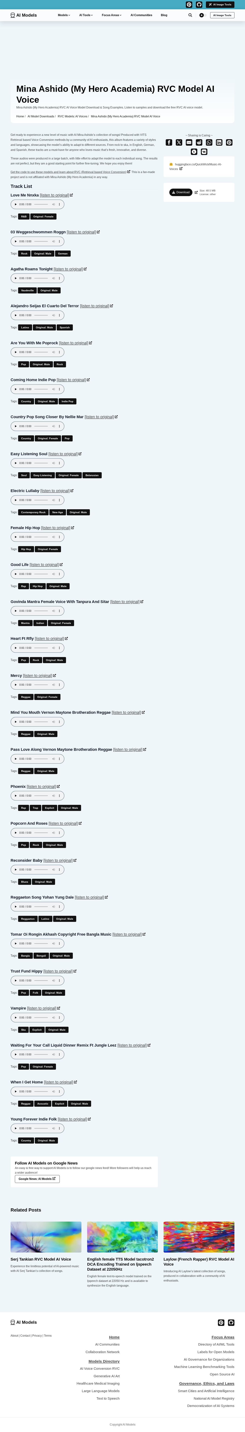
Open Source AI (222, 1374)
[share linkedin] (219, 142)
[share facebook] (169, 142)
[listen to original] (54, 195)
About (14, 1335)
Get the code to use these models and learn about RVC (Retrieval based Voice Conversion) (68, 172)
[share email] (189, 142)
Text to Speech (108, 1398)
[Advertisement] (122, 48)
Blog (164, 15)
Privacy (37, 1335)
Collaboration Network (103, 1352)
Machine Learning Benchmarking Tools (204, 1367)
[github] (199, 4)
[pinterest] (189, 4)
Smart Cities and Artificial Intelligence (206, 1391)
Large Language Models (101, 1391)
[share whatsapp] (209, 142)
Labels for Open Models (215, 1352)
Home (20, 116)
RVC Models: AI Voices (73, 116)
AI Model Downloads (41, 116)
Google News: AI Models (35, 1178)
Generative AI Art (107, 1376)
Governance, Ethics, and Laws (206, 1383)
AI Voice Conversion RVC (100, 1368)
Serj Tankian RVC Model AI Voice (41, 1259)
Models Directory (104, 1361)
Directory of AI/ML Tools (216, 1344)
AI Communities (141, 15)
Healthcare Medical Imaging (98, 1383)
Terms (48, 1335)
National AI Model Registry (214, 1398)
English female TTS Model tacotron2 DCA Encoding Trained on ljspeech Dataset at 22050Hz (120, 1264)
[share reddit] (199, 142)
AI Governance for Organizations (209, 1359)
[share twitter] (179, 142)
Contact (25, 1335)
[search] (192, 15)
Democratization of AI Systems (210, 1406)
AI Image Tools (222, 4)
